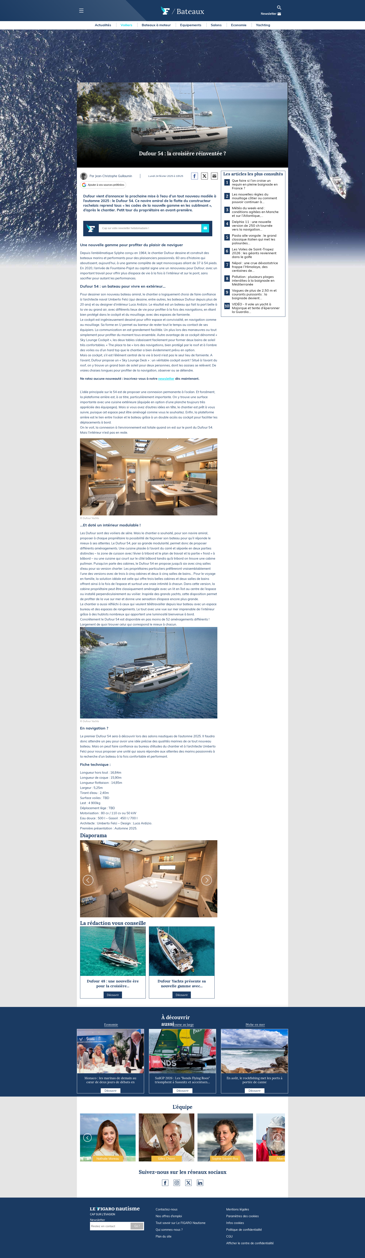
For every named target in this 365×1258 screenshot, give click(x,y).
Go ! (137, 1226)
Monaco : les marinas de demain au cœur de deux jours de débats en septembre (110, 1082)
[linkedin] (200, 1183)
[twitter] (188, 1183)
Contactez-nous (166, 1209)
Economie (239, 25)
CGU (229, 1236)
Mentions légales (237, 1209)
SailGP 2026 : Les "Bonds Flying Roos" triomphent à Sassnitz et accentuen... (182, 1080)
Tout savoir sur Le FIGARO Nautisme (181, 1223)
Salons (216, 25)
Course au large (183, 1025)
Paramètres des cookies (242, 1216)
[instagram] (177, 1183)
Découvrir (111, 1090)
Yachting (263, 25)
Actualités (103, 25)
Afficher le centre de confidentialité (250, 1243)
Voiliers (127, 25)
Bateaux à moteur (157, 25)
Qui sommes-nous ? (169, 1230)
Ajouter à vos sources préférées (106, 184)
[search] (279, 7)
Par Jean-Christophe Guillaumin (111, 176)
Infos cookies (235, 1223)
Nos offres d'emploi (169, 1216)
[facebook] (165, 1183)
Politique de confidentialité (244, 1230)
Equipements (191, 25)
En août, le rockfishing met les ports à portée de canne (254, 1080)
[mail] (279, 14)
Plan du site (164, 1236)
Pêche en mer (255, 1025)
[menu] (81, 10)
